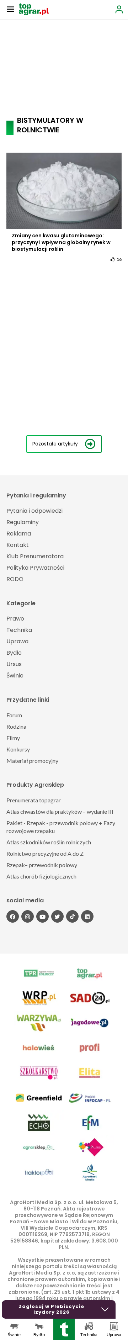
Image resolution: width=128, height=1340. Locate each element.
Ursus (14, 664)
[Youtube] (42, 916)
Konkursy (18, 749)
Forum (14, 715)
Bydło (14, 653)
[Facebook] (12, 916)
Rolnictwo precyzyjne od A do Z (45, 853)
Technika (19, 630)
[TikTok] (72, 916)
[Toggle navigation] (10, 8)
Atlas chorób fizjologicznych (41, 876)
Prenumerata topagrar (33, 800)
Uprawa (17, 641)
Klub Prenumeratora (35, 556)
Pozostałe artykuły (55, 443)
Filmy (13, 737)
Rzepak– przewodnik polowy (41, 864)
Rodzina (16, 726)
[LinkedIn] (87, 916)
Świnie (14, 675)
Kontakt (17, 545)
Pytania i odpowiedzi (34, 511)
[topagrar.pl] (34, 9)
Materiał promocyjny (32, 760)
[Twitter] (57, 916)
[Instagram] (27, 916)
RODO (14, 579)
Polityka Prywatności (35, 568)
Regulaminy (22, 522)
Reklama (18, 533)
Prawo (15, 618)
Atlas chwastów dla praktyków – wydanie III (59, 811)
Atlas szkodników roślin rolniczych (48, 842)
